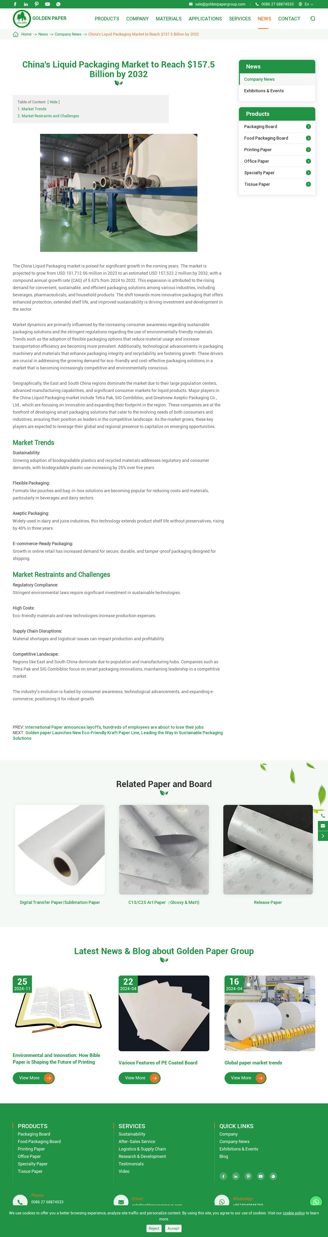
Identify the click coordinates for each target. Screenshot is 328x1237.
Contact (289, 19)
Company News (68, 34)
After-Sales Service (137, 1141)
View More (35, 1077)
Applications (205, 19)
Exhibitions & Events (264, 90)
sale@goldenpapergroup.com (220, 4)
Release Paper (268, 902)
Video (124, 1171)
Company (137, 19)
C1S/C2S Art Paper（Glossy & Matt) (163, 902)
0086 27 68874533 (277, 4)
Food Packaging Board (266, 138)
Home (26, 34)
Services (240, 19)
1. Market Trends (32, 109)
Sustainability (132, 1134)
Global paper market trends (253, 1063)
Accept (173, 1228)
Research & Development (142, 1156)
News (264, 19)
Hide (53, 102)
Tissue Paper (257, 184)
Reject (154, 1228)
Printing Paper (258, 149)
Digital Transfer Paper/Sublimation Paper (60, 902)
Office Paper (256, 161)
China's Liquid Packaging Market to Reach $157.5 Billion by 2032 (143, 34)
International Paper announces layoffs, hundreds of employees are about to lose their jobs (114, 727)
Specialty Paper (259, 172)
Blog (223, 1156)
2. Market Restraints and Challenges (48, 116)
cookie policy (294, 1213)
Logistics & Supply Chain (142, 1148)
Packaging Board (260, 126)
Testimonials (131, 1163)
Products (107, 19)
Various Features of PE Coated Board (158, 1063)
